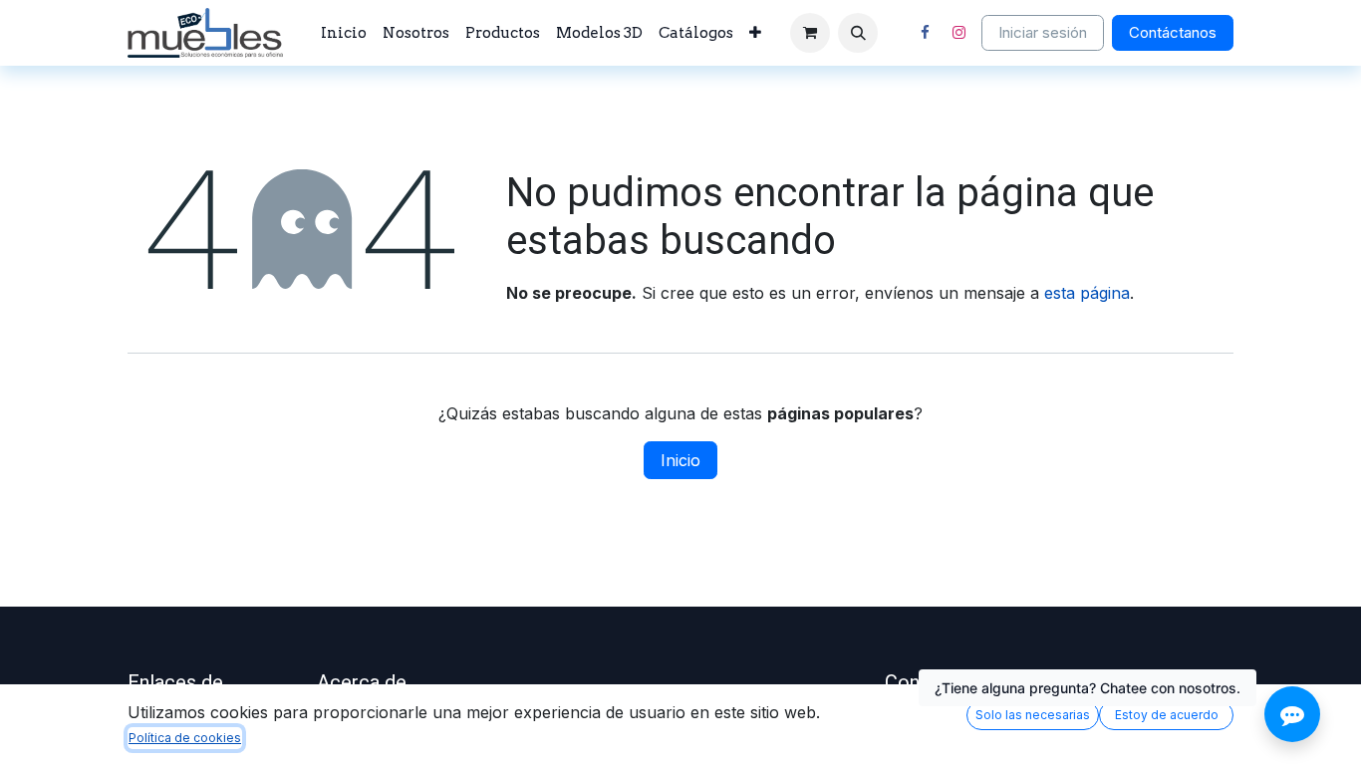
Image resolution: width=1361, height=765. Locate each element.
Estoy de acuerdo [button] (1167, 714)
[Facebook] (925, 33)
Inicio (680, 460)
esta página (1087, 293)
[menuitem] (344, 33)
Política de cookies (185, 737)
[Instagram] (958, 33)
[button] (858, 33)
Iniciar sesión (1042, 32)
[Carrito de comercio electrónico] (810, 33)
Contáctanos (1173, 32)
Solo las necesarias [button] (1032, 714)
